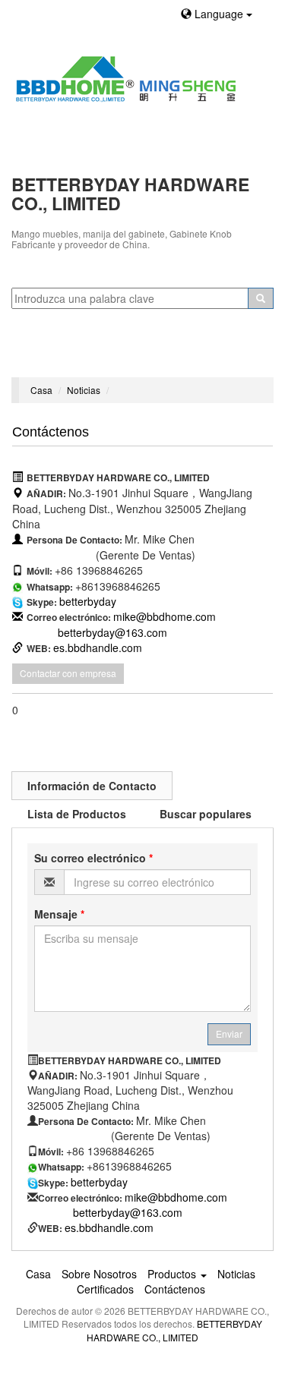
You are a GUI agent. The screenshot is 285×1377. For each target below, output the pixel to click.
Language (219, 13)
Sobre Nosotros (99, 1273)
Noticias (83, 389)
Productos (173, 1273)
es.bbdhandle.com (97, 647)
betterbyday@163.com (112, 632)
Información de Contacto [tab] (92, 785)
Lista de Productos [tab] (76, 813)
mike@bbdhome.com (164, 616)
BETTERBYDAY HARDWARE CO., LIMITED (174, 1330)
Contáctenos (174, 1289)
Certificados (105, 1289)
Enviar (229, 1033)
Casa (41, 389)
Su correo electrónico (93, 857)
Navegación (47, 358)
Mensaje (59, 914)
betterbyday (87, 601)
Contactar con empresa (68, 672)
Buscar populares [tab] (206, 813)
